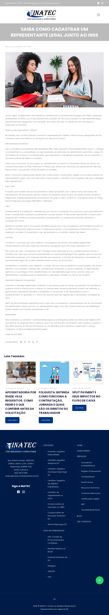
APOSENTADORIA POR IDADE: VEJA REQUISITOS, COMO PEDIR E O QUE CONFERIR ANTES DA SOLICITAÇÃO (20, 402)
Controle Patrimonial (90, 493)
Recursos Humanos (90, 487)
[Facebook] (98, 3)
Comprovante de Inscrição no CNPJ (56, 505)
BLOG (79, 516)
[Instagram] (102, 3)
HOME (79, 445)
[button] (100, 580)
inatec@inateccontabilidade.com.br (43, 3)
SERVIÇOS (81, 456)
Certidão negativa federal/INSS (56, 453)
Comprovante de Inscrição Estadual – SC (57, 515)
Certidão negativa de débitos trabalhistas (56, 483)
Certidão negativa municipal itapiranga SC (57, 471)
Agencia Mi (63, 609)
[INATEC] (41, 14)
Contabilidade (88, 476)
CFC (49, 577)
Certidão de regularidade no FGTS (55, 495)
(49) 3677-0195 (15, 3)
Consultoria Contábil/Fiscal (88, 464)
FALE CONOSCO (84, 521)
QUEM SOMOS (83, 450)
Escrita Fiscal (87, 482)
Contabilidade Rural (90, 509)
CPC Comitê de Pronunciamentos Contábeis (56, 539)
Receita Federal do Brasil (57, 550)
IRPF (83, 504)
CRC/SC (51, 571)
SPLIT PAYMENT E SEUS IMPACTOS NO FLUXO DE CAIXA (86, 396)
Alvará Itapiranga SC (57, 524)
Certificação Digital (90, 498)
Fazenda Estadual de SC (57, 559)
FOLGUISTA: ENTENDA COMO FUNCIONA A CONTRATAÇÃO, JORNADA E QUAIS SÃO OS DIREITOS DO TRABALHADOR (54, 402)
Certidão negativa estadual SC (56, 462)
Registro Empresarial (91, 471)
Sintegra (51, 565)
